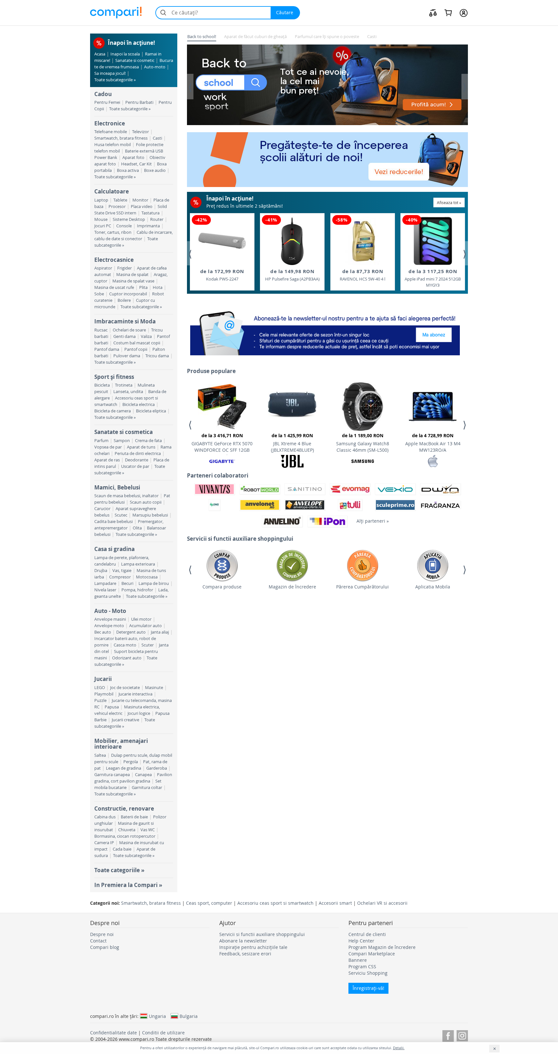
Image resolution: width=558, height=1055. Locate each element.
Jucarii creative (125, 720)
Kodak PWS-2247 (222, 275)
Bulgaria (189, 1016)
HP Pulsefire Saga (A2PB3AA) (292, 275)
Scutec (121, 515)
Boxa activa (128, 170)
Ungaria (157, 1016)
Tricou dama (157, 356)
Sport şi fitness (114, 376)
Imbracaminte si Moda (125, 321)
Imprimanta (148, 226)
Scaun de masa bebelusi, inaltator (126, 495)
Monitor (140, 200)
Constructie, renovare (124, 808)
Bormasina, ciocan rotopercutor (124, 836)
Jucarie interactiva (135, 694)
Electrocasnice (114, 259)
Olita (137, 528)
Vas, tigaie (121, 570)
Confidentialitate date (113, 1033)
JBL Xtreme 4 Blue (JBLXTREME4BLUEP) (292, 442)
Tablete (120, 200)
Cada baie (122, 849)
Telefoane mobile (110, 131)
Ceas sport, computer (209, 903)
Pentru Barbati (139, 102)
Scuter (147, 645)
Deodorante (136, 460)
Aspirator (103, 268)
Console (124, 226)
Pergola (130, 761)
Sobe (99, 294)
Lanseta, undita (128, 391)
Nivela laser (105, 590)
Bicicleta (102, 385)
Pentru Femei (107, 102)
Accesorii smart (335, 903)
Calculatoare (111, 191)
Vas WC (147, 830)
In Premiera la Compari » (128, 885)
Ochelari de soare (129, 330)
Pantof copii (135, 349)
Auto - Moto (110, 611)
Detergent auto (131, 632)
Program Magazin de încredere (382, 947)
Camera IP (104, 842)
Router (156, 219)
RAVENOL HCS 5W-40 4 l (362, 275)
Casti (157, 138)
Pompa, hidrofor (137, 590)
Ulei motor (141, 619)
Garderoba (156, 768)
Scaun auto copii (145, 502)
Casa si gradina (114, 549)
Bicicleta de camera (112, 411)
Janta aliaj (160, 632)
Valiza (146, 336)
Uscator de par (135, 466)
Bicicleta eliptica (151, 411)
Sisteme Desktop (129, 219)
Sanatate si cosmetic (134, 60)
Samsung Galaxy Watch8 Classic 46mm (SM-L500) (362, 442)
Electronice (109, 123)
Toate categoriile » (119, 870)
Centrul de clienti (367, 934)
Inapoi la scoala (125, 54)
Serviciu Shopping (368, 973)
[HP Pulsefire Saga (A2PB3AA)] (292, 241)
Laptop (101, 200)
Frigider (124, 268)
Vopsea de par (108, 447)
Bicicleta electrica (138, 404)
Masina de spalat (132, 274)
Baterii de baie (134, 817)
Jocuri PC (102, 226)
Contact (98, 941)
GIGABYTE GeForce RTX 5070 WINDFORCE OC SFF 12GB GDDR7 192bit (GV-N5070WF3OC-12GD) (222, 443)
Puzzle (100, 700)
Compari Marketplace (371, 954)
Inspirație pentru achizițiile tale (253, 947)
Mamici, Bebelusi (117, 487)
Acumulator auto (145, 625)
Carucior (102, 508)
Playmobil (103, 694)
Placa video (141, 206)
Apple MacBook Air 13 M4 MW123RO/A (432, 442)
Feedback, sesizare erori (245, 954)
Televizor (140, 131)
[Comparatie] (433, 12)
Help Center (361, 941)
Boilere (124, 300)
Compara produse (222, 587)
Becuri (127, 583)
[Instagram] (462, 1034)
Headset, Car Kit (136, 164)
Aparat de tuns (141, 447)
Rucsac (101, 330)
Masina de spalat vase (133, 281)
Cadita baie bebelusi (113, 521)
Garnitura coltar (147, 787)
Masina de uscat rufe (114, 287)
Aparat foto (133, 157)
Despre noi (102, 934)
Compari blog (104, 947)
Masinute (154, 687)
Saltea (100, 755)
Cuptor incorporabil (128, 294)
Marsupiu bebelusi (150, 515)
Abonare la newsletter (243, 941)
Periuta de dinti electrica (138, 453)
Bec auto (102, 632)
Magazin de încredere (292, 587)
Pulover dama (126, 356)
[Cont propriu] (463, 12)
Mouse (101, 219)
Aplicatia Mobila (432, 587)
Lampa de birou (154, 583)
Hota (157, 287)
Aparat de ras (107, 460)
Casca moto (125, 645)
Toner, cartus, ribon (112, 232)
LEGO (99, 687)
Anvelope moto (109, 625)
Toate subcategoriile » (115, 80)
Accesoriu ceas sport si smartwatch (275, 903)
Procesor (117, 206)
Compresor (120, 577)
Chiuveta (126, 830)
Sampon (122, 440)
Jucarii (103, 679)
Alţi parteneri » (372, 521)
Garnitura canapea (112, 774)
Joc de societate (125, 687)
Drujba (100, 570)
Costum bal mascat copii (136, 343)
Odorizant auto (126, 658)
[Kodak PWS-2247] (222, 240)
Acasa (99, 54)
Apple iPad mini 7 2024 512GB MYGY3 (433, 278)
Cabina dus (105, 817)
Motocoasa (147, 577)
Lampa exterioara (138, 564)
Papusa (112, 707)
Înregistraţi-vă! (368, 988)
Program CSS (362, 966)
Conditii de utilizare (163, 1033)
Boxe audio (155, 170)
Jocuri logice (139, 713)
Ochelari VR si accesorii (382, 903)
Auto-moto (154, 67)
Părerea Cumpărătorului (362, 587)
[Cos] (448, 12)
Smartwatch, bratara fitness (121, 138)
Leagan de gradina (123, 768)
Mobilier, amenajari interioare (121, 743)
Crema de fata (148, 440)
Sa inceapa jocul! (110, 73)
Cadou (103, 94)
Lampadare (105, 583)
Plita (143, 287)
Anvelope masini (110, 619)
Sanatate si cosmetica (123, 432)
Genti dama (124, 336)
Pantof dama (106, 349)
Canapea (143, 774)
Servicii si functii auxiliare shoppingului (262, 934)
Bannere (357, 960)
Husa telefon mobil (112, 144)
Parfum (101, 440)
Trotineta (123, 385)
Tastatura (150, 213)
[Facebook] (448, 1034)
